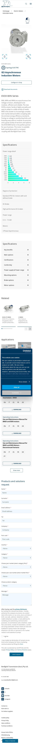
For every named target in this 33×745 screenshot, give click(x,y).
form (21, 644)
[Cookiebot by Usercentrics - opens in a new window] (23, 351)
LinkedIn (6, 688)
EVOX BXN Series (8, 13)
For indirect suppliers (7, 711)
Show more (16, 470)
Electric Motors (18, 11)
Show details (23, 381)
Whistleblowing (5, 735)
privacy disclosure (21, 609)
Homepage (6, 11)
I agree (5, 636)
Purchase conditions (6, 726)
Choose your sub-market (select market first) (15, 573)
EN (5, 402)
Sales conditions (5, 723)
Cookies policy (5, 717)
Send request (16, 654)
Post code (4, 535)
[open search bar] (26, 4)
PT (5, 456)
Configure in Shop (16, 82)
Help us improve (10, 741)
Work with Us (5, 708)
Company (4, 526)
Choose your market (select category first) (14, 563)
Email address (6, 507)
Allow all (16, 387)
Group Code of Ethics (7, 732)
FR (18, 402)
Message (4, 591)
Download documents (10, 89)
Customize (15, 392)
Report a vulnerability (7, 737)
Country (4, 545)
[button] (16, 249)
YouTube (7, 695)
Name (3, 489)
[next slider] (30, 328)
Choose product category (9, 582)
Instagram (7, 699)
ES (13, 402)
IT (9, 402)
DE (23, 402)
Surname (4, 498)
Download (17, 409)
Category (4, 554)
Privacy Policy (10, 650)
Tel (2, 517)
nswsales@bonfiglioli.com (11, 680)
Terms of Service (22, 650)
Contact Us (4, 706)
